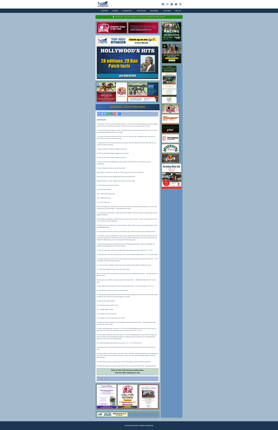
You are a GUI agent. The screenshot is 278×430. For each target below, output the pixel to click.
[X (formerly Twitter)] (167, 4)
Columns (115, 10)
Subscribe (104, 10)
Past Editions (141, 10)
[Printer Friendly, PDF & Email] (127, 379)
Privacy (136, 425)
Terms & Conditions (146, 425)
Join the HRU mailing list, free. (127, 373)
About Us (178, 10)
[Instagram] (171, 4)
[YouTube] (176, 4)
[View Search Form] (180, 4)
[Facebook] (163, 4)
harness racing (132, 370)
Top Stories (167, 10)
